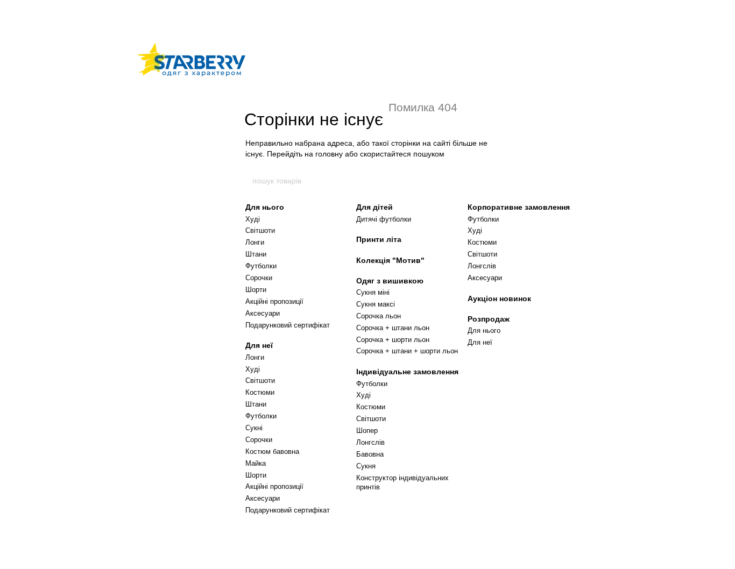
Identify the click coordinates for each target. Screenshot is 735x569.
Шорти (255, 290)
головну (329, 154)
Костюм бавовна (272, 451)
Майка (255, 463)
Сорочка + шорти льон (392, 340)
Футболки (261, 266)
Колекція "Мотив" (390, 260)
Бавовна (370, 454)
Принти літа (378, 239)
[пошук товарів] (484, 181)
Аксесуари (262, 313)
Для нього (264, 207)
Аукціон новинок (499, 298)
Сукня (366, 466)
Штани (255, 254)
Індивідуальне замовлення (407, 371)
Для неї (259, 345)
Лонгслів (370, 442)
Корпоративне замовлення (519, 207)
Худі (252, 219)
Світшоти (260, 230)
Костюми (259, 392)
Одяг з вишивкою (389, 280)
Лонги (254, 242)
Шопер (367, 430)
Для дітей (374, 207)
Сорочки (258, 278)
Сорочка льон (378, 316)
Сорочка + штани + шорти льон (407, 351)
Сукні (254, 428)
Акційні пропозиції (274, 301)
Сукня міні (373, 292)
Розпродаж (489, 319)
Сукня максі (375, 304)
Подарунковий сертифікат (287, 325)
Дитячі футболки (383, 219)
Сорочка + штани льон (392, 328)
